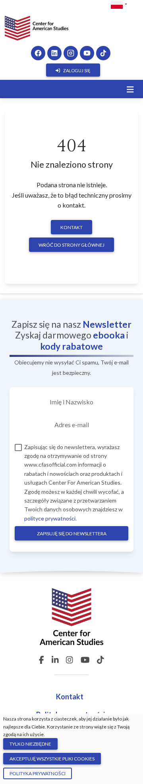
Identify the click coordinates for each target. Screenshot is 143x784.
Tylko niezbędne (30, 744)
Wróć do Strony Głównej (71, 245)
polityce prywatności (49, 518)
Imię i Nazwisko (71, 402)
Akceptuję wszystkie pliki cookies (52, 759)
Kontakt (71, 227)
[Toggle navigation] (130, 89)
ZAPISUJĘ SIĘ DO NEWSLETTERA (71, 534)
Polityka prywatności (38, 773)
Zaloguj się (77, 70)
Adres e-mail (71, 424)
